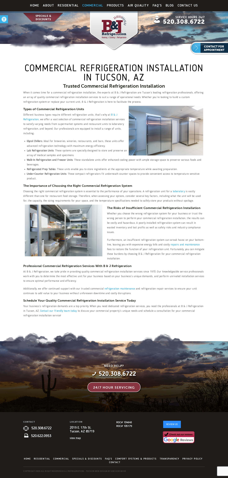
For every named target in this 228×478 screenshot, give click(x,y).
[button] (4, 19)
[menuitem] (34, 5)
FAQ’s (157, 5)
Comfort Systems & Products (135, 459)
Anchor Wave (118, 471)
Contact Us (188, 5)
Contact (115, 462)
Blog (170, 5)
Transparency (169, 459)
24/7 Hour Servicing (114, 387)
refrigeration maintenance (120, 288)
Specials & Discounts (43, 18)
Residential (68, 5)
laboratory (179, 191)
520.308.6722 (184, 21)
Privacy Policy (192, 459)
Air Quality (138, 5)
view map (75, 438)
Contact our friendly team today (58, 311)
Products (115, 5)
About (48, 5)
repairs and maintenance (185, 244)
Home (34, 5)
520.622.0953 (40, 436)
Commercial (92, 5)
